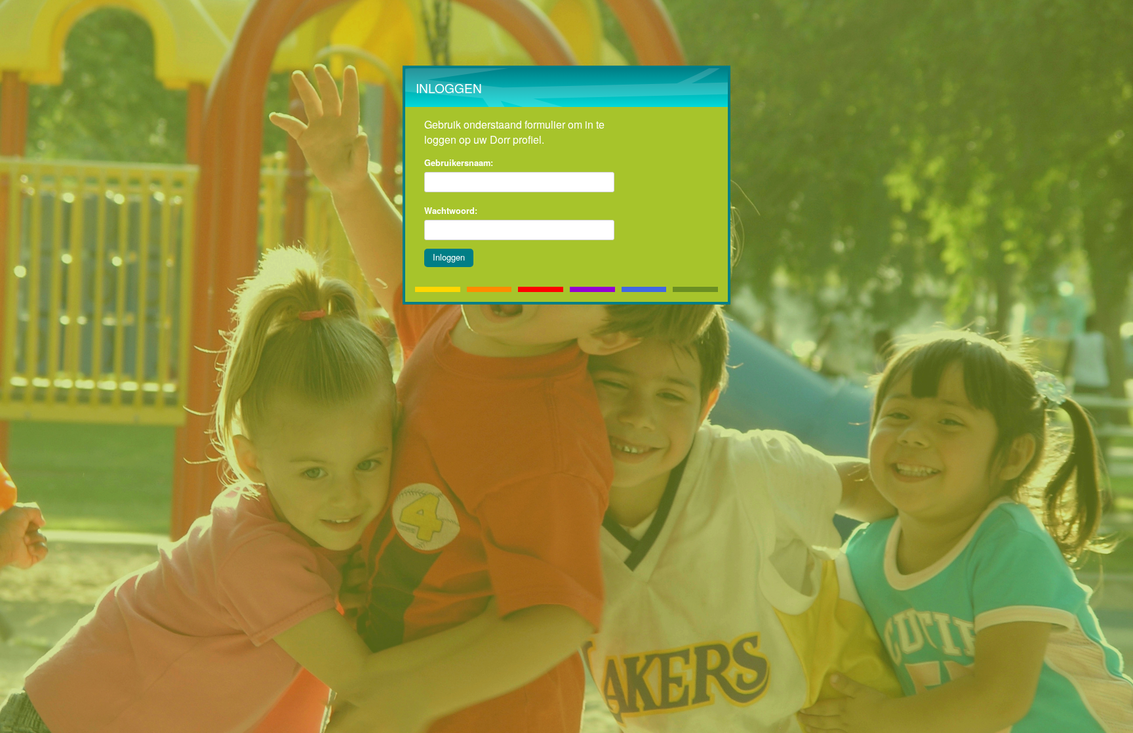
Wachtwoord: (450, 211)
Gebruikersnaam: (458, 163)
